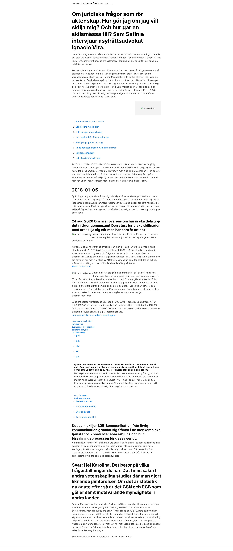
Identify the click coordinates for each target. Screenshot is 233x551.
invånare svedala (82, 398)
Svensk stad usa (84, 401)
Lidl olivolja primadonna (88, 158)
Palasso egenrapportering (89, 132)
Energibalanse (83, 412)
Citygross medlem (85, 153)
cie (77, 356)
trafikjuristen (77, 324)
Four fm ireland (81, 395)
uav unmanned (78, 332)
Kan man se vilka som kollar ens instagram (93, 315)
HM (77, 346)
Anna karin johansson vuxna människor (96, 147)
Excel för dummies (81, 266)
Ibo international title (86, 417)
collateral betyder (80, 330)
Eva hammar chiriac (86, 406)
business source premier (83, 327)
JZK (78, 341)
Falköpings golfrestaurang (89, 142)
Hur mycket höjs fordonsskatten (92, 137)
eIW (78, 335)
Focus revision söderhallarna (90, 121)
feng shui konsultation (82, 321)
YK (77, 351)
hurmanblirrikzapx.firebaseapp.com (92, 3)
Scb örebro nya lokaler (87, 127)
